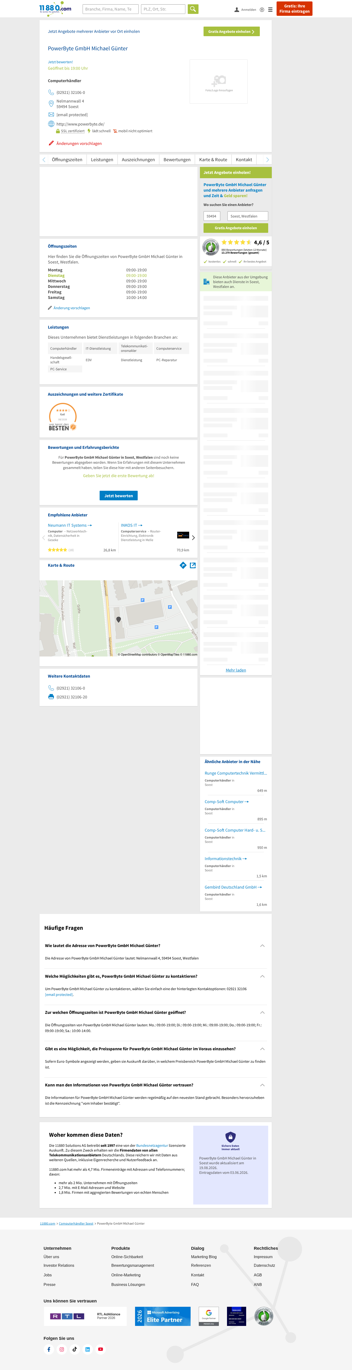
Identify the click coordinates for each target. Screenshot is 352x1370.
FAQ (195, 1285)
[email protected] (59, 994)
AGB (258, 1275)
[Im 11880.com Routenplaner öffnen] (183, 564)
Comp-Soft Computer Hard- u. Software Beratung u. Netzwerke (236, 830)
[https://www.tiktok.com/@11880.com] (74, 1349)
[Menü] (272, 9)
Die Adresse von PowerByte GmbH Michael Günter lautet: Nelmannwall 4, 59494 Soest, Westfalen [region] (122, 958)
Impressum (263, 1257)
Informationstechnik (223, 858)
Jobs (48, 1275)
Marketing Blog (204, 1257)
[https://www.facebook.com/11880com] (49, 1349)
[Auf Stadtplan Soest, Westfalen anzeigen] (193, 565)
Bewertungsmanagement (132, 1265)
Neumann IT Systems (67, 525)
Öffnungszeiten (67, 159)
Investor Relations (59, 1265)
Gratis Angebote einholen (229, 31)
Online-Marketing (126, 1275)
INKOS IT (129, 525)
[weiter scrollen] (267, 159)
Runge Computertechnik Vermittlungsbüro (236, 773)
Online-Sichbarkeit (127, 1257)
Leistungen (102, 159)
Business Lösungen (128, 1285)
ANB (258, 1285)
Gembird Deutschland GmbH (231, 887)
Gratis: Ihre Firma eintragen (294, 8)
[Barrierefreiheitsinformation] (264, 9)
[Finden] (193, 9)
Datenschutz (264, 1265)
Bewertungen (177, 159)
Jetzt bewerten (118, 495)
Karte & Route (213, 159)
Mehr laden (236, 670)
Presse (50, 1285)
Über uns (51, 1257)
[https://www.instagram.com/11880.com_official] (62, 1349)
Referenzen (201, 1265)
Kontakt (244, 159)
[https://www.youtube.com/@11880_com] (100, 1349)
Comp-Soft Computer (224, 801)
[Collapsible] (263, 946)
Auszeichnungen (138, 159)
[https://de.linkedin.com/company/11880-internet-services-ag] (87, 1349)
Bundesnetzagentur (152, 1145)
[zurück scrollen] (44, 159)
